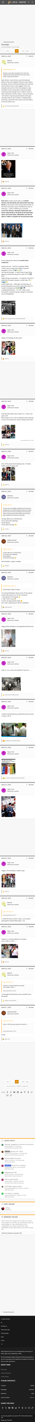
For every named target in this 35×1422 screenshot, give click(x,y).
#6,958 (31, 927)
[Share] (26, 56)
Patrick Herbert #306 (11, 1179)
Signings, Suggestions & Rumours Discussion (19, 1144)
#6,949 (31, 536)
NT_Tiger (12, 1224)
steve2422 (22, 1222)
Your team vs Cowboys (12, 1193)
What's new (5, 1365)
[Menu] (3, 2)
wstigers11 (8, 1222)
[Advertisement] (17, 23)
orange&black (5, 1226)
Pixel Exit (9, 1420)
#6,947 (31, 451)
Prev (7, 51)
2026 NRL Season (9, 1169)
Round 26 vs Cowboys (15, 1165)
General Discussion (10, 1162)
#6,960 (31, 1007)
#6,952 (31, 657)
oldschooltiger (5, 1224)
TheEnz (23, 1221)
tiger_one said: (7, 911)
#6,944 (31, 248)
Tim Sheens (29, 1221)
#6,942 (31, 148)
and (12, 106)
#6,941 (31, 56)
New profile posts (6, 1373)
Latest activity (5, 1376)
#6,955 (31, 785)
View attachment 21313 (9, 1031)
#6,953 (31, 701)
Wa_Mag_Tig (29, 1222)
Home (2, 1340)
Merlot (3, 1221)
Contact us (4, 1326)
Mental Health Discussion (13, 1158)
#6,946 (31, 401)
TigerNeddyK (5, 1227)
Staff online (9, 1204)
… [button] (13, 51)
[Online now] (5, 64)
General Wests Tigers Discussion (13, 1148)
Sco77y (25, 1224)
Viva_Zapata (13, 1226)
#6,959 (31, 968)
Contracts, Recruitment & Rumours (14, 1155)
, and (15, 778)
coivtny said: (6, 505)
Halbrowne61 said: (8, 69)
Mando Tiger (19, 1224)
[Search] (32, 2)
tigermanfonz (17, 1227)
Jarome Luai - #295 (14, 1151)
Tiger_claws (24, 1226)
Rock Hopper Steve (15, 1221)
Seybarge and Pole (11, 1172)
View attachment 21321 (9, 991)
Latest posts (9, 1141)
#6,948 (31, 491)
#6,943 (31, 188)
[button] (17, 1322)
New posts (4, 1369)
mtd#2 (19, 1226)
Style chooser (6, 1319)
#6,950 (31, 572)
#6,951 (31, 614)
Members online (11, 1217)
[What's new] (28, 2)
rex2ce (7, 1221)
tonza (3, 1222)
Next (27, 51)
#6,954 (31, 747)
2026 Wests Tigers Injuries (13, 1186)
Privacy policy (4, 1333)
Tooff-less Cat (15, 1222)
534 (23, 51)
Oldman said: (6, 549)
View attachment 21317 (9, 915)
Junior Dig (24, 1227)
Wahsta (32, 1397)
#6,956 (31, 858)
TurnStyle (30, 1227)
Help (2, 1337)
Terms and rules (5, 1329)
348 (17, 51)
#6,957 (31, 898)
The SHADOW (6, 47)
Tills (2, 1229)
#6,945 (31, 325)
